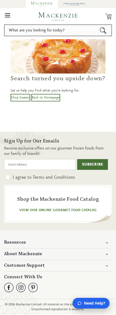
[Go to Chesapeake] (74, 4)
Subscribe (92, 164)
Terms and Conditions (54, 177)
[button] (7, 17)
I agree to (44, 177)
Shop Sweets (20, 98)
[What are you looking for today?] (103, 30)
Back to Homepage (46, 98)
